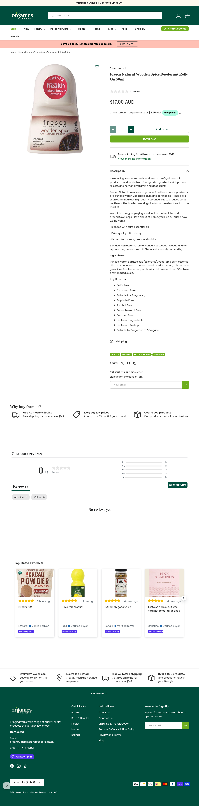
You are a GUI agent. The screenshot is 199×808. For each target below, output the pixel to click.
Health (80, 29)
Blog (101, 740)
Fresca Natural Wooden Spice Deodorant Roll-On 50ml (44, 52)
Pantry (38, 29)
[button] (187, 16)
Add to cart (163, 129)
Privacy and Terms (110, 735)
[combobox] (105, 15)
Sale (13, 29)
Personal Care (59, 29)
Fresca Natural (118, 68)
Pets (124, 29)
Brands (14, 36)
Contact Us (106, 718)
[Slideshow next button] (183, 598)
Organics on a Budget (27, 792)
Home (96, 29)
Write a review (177, 484)
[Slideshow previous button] (15, 598)
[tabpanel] (99, 519)
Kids (110, 29)
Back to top (98, 693)
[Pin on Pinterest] (135, 363)
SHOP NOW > (127, 43)
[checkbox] (39, 497)
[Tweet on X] (122, 363)
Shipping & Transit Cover (114, 723)
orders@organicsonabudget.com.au (32, 742)
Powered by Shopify (48, 792)
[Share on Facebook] (128, 363)
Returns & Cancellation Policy (117, 729)
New (26, 29)
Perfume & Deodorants (142, 354)
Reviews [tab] (20, 486)
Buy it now (149, 138)
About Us (104, 712)
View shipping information (134, 158)
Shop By (140, 29)
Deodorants (126, 354)
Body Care (115, 354)
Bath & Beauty (80, 718)
